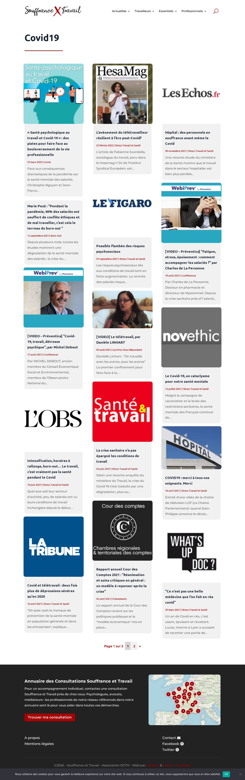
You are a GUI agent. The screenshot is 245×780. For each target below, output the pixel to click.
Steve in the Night (177, 765)
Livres (47, 162)
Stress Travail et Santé (56, 484)
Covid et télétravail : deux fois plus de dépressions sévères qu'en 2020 (52, 590)
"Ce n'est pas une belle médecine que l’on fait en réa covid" (189, 596)
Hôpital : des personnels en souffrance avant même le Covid (187, 138)
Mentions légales (39, 744)
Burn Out (56, 235)
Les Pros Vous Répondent (127, 349)
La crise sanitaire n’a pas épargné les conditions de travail (117, 455)
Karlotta (152, 765)
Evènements (120, 599)
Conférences (51, 354)
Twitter (168, 750)
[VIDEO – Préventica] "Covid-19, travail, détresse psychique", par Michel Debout (52, 341)
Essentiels (166, 11)
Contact (169, 738)
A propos (32, 738)
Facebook (170, 744)
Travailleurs (143, 11)
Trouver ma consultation (50, 717)
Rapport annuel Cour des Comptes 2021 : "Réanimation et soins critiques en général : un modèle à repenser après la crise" (121, 580)
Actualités (119, 11)
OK (226, 774)
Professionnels (192, 11)
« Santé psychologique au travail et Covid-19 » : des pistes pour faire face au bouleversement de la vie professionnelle (48, 143)
